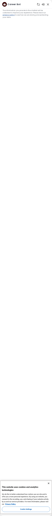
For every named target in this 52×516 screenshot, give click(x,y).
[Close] (48, 483)
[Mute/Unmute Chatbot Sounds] (43, 4)
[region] (26, 257)
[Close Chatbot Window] (48, 4)
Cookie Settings (26, 509)
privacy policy (9, 15)
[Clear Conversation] (38, 4)
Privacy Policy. (10, 504)
